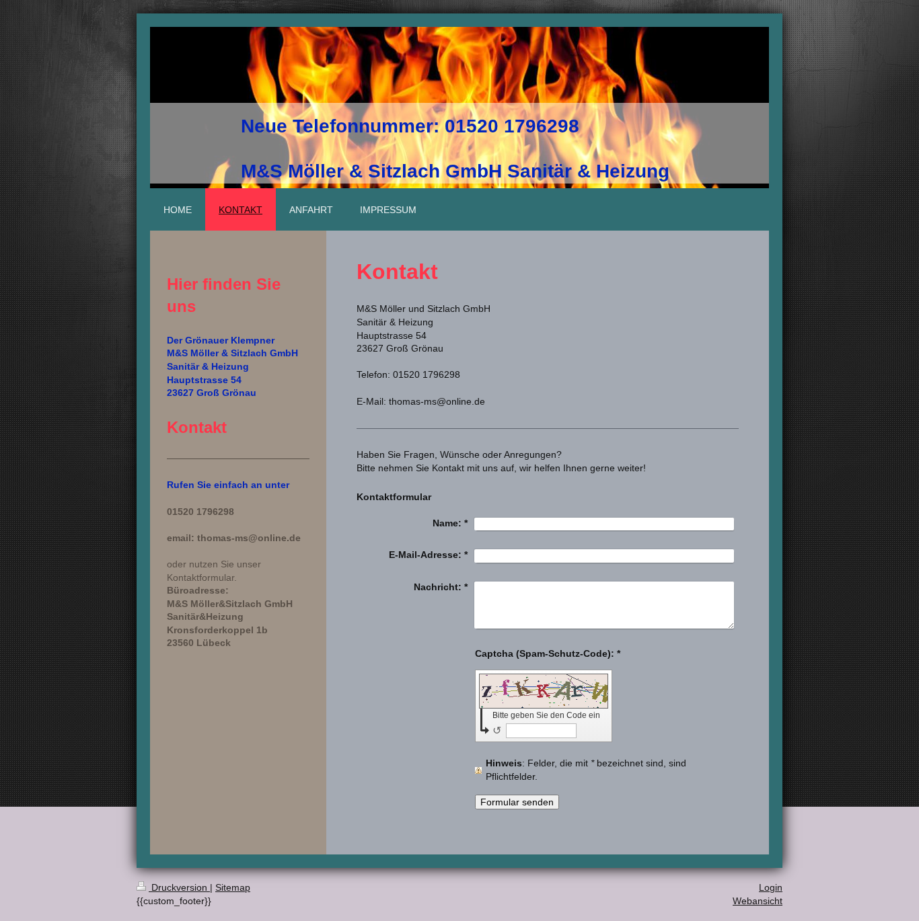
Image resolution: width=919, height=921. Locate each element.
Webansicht (757, 900)
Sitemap (232, 887)
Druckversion (179, 887)
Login (770, 887)
